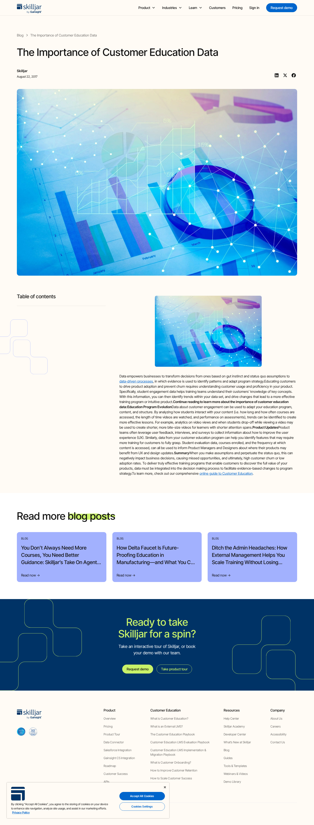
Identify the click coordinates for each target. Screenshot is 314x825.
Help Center (231, 718)
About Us (276, 718)
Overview (110, 718)
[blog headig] (61, 304)
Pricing (237, 8)
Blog (226, 750)
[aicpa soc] (21, 731)
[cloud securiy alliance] (33, 731)
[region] (88, 800)
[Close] (165, 787)
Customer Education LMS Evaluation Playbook (180, 742)
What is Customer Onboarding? (170, 762)
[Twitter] (285, 75)
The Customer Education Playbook (172, 734)
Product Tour (112, 734)
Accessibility (278, 734)
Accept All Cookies (142, 796)
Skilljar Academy (234, 726)
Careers (275, 726)
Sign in (254, 8)
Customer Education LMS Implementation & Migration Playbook (178, 752)
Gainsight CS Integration (119, 758)
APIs (106, 781)
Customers (217, 8)
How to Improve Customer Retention (173, 770)
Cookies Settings (142, 806)
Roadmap (110, 766)
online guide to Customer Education (226, 473)
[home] (29, 7)
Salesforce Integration (118, 750)
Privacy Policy (21, 812)
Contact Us (277, 742)
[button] (147, 7)
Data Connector (114, 742)
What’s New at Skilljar (237, 742)
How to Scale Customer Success (171, 778)
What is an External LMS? (166, 726)
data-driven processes (136, 381)
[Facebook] (293, 75)
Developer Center (235, 734)
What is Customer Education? (169, 718)
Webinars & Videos (236, 774)
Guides (228, 758)
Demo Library (232, 781)
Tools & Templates (235, 766)
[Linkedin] (276, 75)
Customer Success (116, 774)
